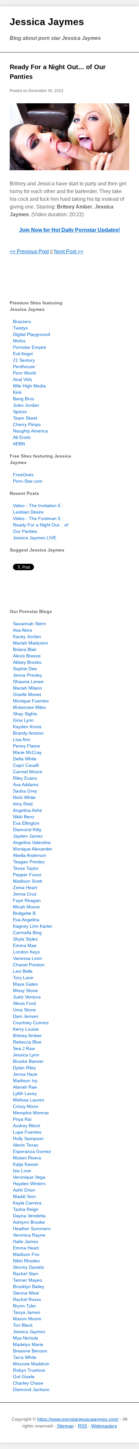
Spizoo (20, 411)
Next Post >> (68, 251)
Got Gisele (24, 1376)
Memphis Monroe (31, 1112)
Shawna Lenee (28, 681)
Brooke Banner (28, 1061)
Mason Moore (27, 1318)
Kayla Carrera (27, 1202)
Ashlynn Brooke (29, 1222)
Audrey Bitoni (26, 1125)
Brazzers (22, 321)
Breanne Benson (30, 1350)
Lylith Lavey (25, 1093)
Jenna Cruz (25, 893)
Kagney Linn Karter (32, 926)
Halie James (25, 1241)
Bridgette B (24, 913)
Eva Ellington (26, 823)
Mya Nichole (25, 1338)
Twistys (20, 327)
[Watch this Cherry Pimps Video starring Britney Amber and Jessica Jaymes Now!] (69, 136)
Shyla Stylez (25, 939)
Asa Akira (22, 630)
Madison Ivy (25, 1080)
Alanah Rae (25, 1087)
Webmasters (104, 1425)
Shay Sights (25, 713)
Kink (17, 392)
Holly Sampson (28, 1138)
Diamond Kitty (27, 829)
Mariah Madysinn (30, 643)
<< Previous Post (29, 251)
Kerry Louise (26, 1029)
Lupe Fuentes (27, 1132)
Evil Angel (23, 353)
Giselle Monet (27, 694)
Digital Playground (31, 334)
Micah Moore (26, 906)
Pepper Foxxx (27, 874)
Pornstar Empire (29, 347)
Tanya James (26, 1312)
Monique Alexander (32, 848)
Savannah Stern (29, 623)
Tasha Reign (25, 1209)
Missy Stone (25, 990)
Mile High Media (29, 385)
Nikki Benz (23, 816)
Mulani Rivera (27, 1157)
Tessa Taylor (25, 868)
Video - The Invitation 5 (36, 505)
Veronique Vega (29, 1177)
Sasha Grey (25, 791)
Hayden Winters (29, 1183)
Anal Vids (22, 379)
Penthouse (24, 366)
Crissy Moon (25, 1106)
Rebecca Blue (27, 1042)
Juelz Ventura (27, 996)
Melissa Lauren (28, 1099)
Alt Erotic (22, 437)
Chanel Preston (29, 964)
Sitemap (65, 1425)
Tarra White (25, 1357)
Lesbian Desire (28, 512)
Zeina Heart (25, 887)
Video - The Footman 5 (36, 518)
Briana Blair (25, 649)
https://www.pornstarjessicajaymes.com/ (78, 1419)
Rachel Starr (25, 1273)
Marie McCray (27, 752)
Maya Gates (25, 984)
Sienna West (26, 1293)
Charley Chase (28, 1383)
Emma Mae (25, 945)
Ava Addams (25, 784)
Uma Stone (24, 1009)
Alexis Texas (25, 1144)
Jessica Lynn (26, 1054)
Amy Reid (23, 803)
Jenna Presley (27, 675)
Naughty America (30, 430)
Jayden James (28, 836)
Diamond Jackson (31, 1389)
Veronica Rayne (29, 1235)
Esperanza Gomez (32, 1151)
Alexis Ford (24, 1003)
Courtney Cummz (31, 1022)
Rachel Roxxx (27, 1299)
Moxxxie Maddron (31, 1363)
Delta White (25, 758)
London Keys (26, 951)
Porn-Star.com (27, 481)
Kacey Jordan (27, 636)
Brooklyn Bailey (28, 1286)
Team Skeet (25, 418)
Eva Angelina (26, 919)
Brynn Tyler (24, 1305)
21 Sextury (24, 360)
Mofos (19, 340)
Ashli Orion (24, 1190)
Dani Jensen (25, 1016)
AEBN (19, 443)
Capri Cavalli (26, 765)
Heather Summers (31, 1228)
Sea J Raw (24, 1048)
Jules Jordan (26, 405)
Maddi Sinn (24, 1196)
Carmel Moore (27, 771)
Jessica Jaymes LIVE (34, 537)
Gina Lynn (23, 720)
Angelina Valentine (32, 842)
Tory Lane (23, 977)
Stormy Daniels (28, 1267)
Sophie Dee (25, 668)
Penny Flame (26, 745)
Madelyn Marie (28, 1344)
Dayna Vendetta (29, 1215)
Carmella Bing (27, 932)
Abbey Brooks (27, 662)
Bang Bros (23, 398)
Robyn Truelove (29, 1370)
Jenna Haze (25, 1074)
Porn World (24, 373)
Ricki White (24, 797)
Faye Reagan (27, 900)
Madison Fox (26, 1254)
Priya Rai (22, 1119)
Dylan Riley (24, 1067)
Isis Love (22, 1170)
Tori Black (23, 1325)
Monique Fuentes (31, 700)
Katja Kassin (25, 1164)
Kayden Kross (27, 726)
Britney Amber (27, 1035)
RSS (82, 1425)
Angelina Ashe (27, 810)
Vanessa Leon (27, 958)
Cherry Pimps (27, 424)
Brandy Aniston (28, 733)
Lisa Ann (21, 739)
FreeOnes (23, 474)
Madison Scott (27, 881)
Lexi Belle (23, 971)
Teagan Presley (29, 861)
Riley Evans (25, 778)
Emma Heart (26, 1247)
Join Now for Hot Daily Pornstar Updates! (69, 230)
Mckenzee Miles (29, 707)
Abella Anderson (29, 855)
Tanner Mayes (27, 1280)
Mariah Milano (27, 688)
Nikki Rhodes (26, 1260)
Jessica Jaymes (47, 21)
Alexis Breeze (27, 655)
